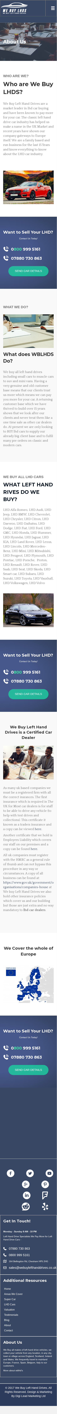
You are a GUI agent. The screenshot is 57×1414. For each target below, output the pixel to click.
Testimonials (11, 1315)
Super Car (10, 1299)
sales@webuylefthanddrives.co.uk (32, 1267)
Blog (6, 1320)
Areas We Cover (13, 1294)
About (7, 1325)
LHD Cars (9, 1304)
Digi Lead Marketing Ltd (30, 1396)
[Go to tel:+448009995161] (28, 249)
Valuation (9, 1309)
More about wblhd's (13, 1370)
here (38, 829)
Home (7, 1289)
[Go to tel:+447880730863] (28, 258)
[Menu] (53, 8)
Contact (8, 1330)
